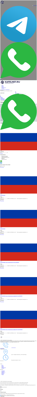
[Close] (0, 386)
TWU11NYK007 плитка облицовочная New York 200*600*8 (9, 262)
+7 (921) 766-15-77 (13, 347)
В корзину (1, 153)
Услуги (2, 365)
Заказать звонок (2, 396)
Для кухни (3, 371)
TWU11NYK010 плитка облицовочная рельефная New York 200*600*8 (11, 329)
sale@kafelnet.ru (8, 89)
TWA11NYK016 (2, 195)
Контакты (3, 368)
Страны (3, 374)
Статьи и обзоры (4, 367)
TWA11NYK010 (2, 228)
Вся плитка (3, 373)
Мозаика (3, 372)
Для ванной (3, 370)
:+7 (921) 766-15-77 (3, 89)
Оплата (3, 366)
